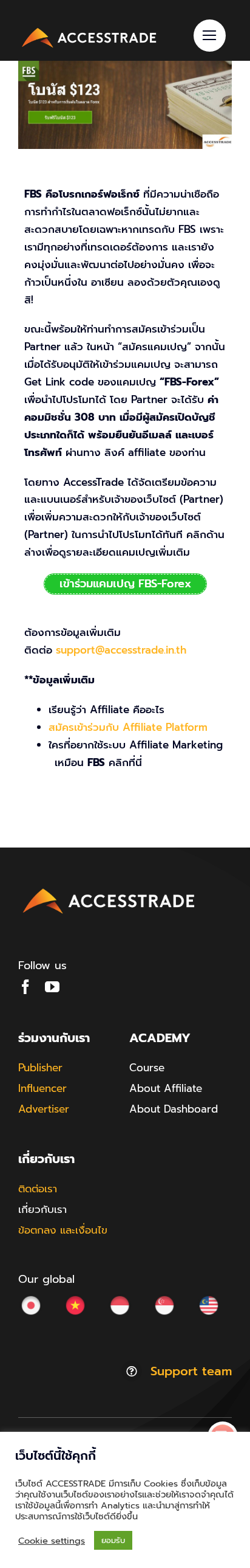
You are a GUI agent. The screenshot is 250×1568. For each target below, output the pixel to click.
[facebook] (25, 986)
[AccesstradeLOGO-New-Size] (89, 29)
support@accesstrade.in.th (121, 650)
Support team (191, 1371)
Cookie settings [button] (51, 1540)
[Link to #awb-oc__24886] (210, 35)
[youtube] (52, 986)
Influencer (42, 1088)
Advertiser (43, 1109)
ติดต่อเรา (37, 1189)
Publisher (40, 1068)
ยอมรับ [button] (113, 1540)
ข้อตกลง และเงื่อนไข (62, 1230)
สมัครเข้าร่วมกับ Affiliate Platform (128, 727)
